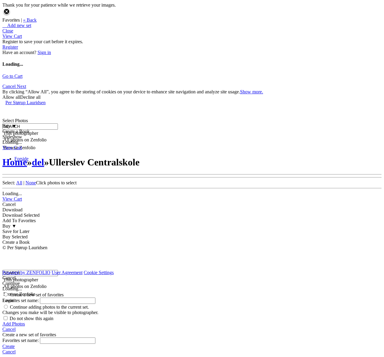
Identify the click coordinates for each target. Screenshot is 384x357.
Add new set (16, 25)
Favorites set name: (21, 300)
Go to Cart (12, 76)
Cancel (9, 86)
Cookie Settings (99, 272)
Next (21, 86)
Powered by (26, 272)
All (19, 182)
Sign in (44, 52)
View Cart (12, 36)
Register (10, 47)
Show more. (251, 91)
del (38, 162)
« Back (30, 20)
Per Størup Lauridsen (25, 102)
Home (14, 162)
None (31, 182)
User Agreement (67, 272)
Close (7, 30)
